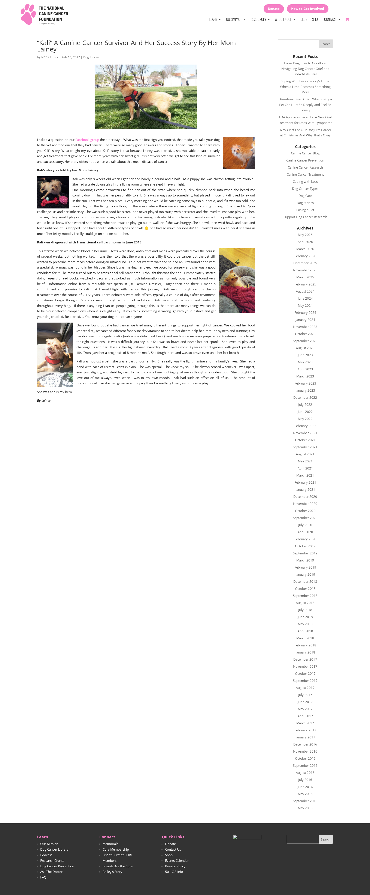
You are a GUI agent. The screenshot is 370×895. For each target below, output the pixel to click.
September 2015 (305, 801)
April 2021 (305, 468)
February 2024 (305, 312)
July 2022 (305, 404)
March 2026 (305, 249)
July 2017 (305, 695)
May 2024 (305, 305)
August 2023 (305, 348)
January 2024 (305, 319)
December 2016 (305, 744)
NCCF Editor (49, 57)
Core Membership (116, 849)
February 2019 (305, 567)
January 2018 (305, 652)
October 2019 (305, 546)
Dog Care (305, 195)
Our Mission (49, 844)
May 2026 (305, 234)
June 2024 (305, 298)
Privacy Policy (175, 866)
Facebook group (87, 139)
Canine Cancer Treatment (305, 174)
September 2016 (305, 765)
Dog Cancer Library (54, 849)
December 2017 (305, 659)
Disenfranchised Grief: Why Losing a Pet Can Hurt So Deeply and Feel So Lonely (305, 104)
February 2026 (305, 256)
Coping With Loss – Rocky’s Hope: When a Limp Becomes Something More (305, 86)
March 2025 (305, 277)
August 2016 (305, 772)
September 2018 (305, 595)
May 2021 (305, 461)
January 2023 (305, 390)
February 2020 (305, 539)
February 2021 (305, 482)
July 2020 (305, 525)
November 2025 (305, 270)
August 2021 (305, 454)
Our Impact (234, 19)
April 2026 (305, 242)
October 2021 (305, 440)
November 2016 (305, 751)
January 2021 (305, 489)
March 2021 (305, 475)
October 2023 (305, 334)
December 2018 (305, 581)
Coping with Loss (305, 181)
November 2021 (305, 433)
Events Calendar (177, 860)
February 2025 (305, 284)
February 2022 (305, 426)
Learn (213, 19)
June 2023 (305, 355)
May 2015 (305, 808)
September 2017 (305, 680)
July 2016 (305, 779)
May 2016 (305, 794)
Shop (315, 19)
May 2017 (305, 709)
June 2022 (305, 411)
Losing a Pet (305, 210)
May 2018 (305, 624)
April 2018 (305, 631)
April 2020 (305, 532)
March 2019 (305, 560)
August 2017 (305, 687)
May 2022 (305, 419)
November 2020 (305, 503)
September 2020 (305, 518)
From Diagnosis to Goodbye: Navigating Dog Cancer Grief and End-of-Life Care (305, 68)
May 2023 (305, 362)
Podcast (46, 855)
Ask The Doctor (51, 871)
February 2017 (305, 730)
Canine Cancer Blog (305, 153)
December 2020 (305, 496)
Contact (330, 19)
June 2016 (305, 787)
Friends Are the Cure (118, 866)
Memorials (110, 844)
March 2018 (305, 638)
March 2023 (305, 376)
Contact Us (173, 849)
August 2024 (305, 291)
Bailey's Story (112, 871)
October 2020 (305, 511)
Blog (304, 19)
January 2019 (305, 574)
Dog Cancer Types (305, 188)
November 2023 (305, 326)
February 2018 (305, 645)
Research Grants (52, 860)
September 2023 (305, 341)
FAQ (43, 877)
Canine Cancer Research (305, 167)
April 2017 (305, 716)
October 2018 (305, 588)
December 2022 (305, 397)
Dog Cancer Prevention (57, 866)
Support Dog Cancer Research (305, 217)
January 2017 (305, 737)
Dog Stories (91, 57)
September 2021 (305, 447)
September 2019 (305, 553)
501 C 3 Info (174, 871)
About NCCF (283, 19)
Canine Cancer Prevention (305, 160)
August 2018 (305, 603)
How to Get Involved (307, 8)
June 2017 (305, 702)
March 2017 (305, 723)
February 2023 (305, 383)
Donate (274, 8)
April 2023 (305, 369)
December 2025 (305, 263)
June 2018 (305, 617)
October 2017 (305, 673)
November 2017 (305, 666)
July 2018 (305, 610)
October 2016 (305, 758)
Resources (258, 19)
